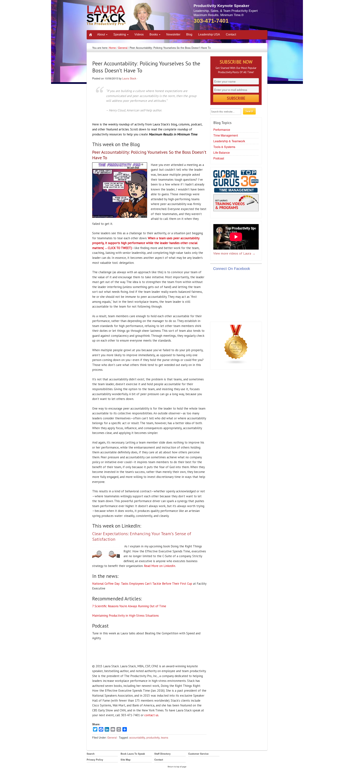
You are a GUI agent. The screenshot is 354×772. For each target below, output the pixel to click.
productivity (152, 737)
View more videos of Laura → (234, 253)
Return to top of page (177, 766)
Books (154, 34)
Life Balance (221, 152)
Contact (231, 34)
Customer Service (198, 753)
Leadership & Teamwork (229, 141)
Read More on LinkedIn (159, 566)
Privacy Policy (95, 759)
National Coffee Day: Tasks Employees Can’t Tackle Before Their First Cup (142, 584)
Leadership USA (209, 34)
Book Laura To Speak (133, 753)
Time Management (225, 135)
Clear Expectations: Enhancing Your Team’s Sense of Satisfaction (141, 536)
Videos (139, 34)
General (122, 48)
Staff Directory (162, 753)
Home (112, 48)
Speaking (120, 34)
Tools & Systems (224, 147)
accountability (137, 737)
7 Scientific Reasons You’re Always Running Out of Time (129, 606)
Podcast (218, 158)
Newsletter (173, 34)
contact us (151, 715)
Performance (221, 129)
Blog (189, 34)
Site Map (126, 759)
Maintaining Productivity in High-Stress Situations (125, 615)
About (101, 34)
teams (164, 737)
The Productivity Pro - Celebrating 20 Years (121, 16)
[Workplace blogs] (236, 345)
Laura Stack (129, 78)
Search (91, 753)
